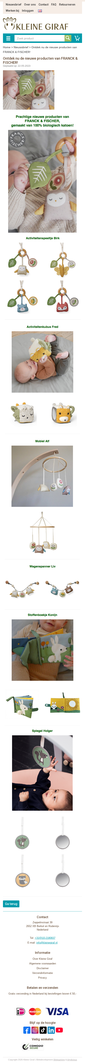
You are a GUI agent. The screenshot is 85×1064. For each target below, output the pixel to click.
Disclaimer (43, 968)
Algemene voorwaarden (42, 963)
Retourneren (67, 4)
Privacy (42, 977)
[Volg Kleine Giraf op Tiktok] (43, 1029)
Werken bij (12, 10)
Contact (43, 4)
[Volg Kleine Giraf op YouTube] (59, 1029)
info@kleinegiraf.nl (47, 942)
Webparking (59, 1059)
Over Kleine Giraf (42, 958)
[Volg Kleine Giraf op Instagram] (34, 1029)
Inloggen (28, 10)
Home (6, 47)
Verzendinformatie (42, 972)
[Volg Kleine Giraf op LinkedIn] (51, 1029)
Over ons (30, 4)
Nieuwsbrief (13, 4)
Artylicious (72, 1059)
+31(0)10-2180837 (45, 937)
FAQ (53, 4)
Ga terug (11, 904)
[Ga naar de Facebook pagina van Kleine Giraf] (26, 1029)
